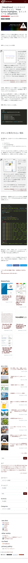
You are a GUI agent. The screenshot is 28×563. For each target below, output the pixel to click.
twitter (5, 526)
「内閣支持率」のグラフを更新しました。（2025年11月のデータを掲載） (18, 411)
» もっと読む (24, 453)
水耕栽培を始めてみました (16, 418)
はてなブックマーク (9, 465)
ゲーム (16, 470)
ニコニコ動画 (9, 470)
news (9, 468)
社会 (20, 465)
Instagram (6, 522)
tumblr (22, 465)
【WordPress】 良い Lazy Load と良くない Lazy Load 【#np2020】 (7, 297)
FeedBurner (7, 543)
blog (26, 465)
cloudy (12, 468)
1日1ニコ (6, 535)
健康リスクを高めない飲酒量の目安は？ (18, 402)
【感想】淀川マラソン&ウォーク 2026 (18, 377)
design (20, 470)
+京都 (23, 467)
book (13, 470)
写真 (4, 470)
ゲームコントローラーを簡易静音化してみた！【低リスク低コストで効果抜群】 (18, 445)
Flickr (5, 527)
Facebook (17, 265)
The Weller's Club (8, 538)
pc (25, 470)
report (2, 471)
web (4, 467)
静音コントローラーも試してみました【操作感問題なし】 (18, 435)
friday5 (17, 467)
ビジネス (13, 467)
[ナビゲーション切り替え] (25, 1)
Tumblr (6, 529)
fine (2, 467)
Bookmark (24, 265)
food (9, 467)
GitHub (6, 530)
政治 (6, 468)
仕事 (17, 465)
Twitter (10, 265)
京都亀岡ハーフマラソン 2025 (17, 393)
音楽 (23, 470)
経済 (5, 471)
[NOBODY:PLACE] (6, 1)
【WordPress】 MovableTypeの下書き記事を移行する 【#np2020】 (21, 326)
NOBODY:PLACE (9, 552)
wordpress (7, 18)
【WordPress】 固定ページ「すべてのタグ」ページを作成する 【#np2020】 (7, 326)
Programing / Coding (5, 16)
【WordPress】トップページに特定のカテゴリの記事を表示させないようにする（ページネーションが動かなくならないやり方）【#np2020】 (21, 300)
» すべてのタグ (23, 473)
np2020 (2, 18)
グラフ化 (16, 468)
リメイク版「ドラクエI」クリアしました (18, 427)
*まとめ (3, 465)
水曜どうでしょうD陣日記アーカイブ (13, 537)
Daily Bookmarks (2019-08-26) (9, 273)
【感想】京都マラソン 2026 (17, 385)
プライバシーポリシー (9, 548)
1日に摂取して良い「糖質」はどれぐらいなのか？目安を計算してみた (18, 368)
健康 (7, 467)
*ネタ (20, 467)
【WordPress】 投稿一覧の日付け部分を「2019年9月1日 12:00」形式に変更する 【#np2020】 (7, 350)
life (15, 465)
